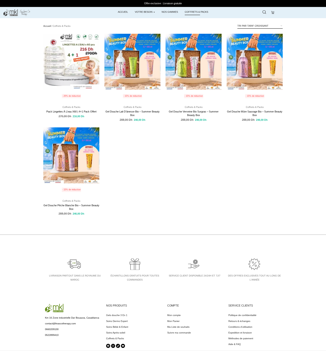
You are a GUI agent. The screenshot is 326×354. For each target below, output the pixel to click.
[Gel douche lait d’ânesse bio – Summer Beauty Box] (132, 62)
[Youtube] (123, 346)
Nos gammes (170, 12)
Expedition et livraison (240, 332)
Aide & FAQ (234, 344)
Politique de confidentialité (242, 315)
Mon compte (174, 315)
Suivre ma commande (179, 332)
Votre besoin (144, 12)
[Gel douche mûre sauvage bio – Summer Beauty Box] (255, 62)
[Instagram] (113, 346)
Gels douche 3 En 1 (116, 315)
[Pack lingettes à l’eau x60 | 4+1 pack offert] (71, 62)
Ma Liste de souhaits (178, 327)
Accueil (123, 12)
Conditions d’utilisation (240, 327)
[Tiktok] (118, 346)
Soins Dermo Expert (117, 321)
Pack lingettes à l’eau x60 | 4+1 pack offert (71, 111)
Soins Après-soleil (115, 332)
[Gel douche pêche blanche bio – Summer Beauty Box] (71, 155)
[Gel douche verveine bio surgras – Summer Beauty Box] (194, 62)
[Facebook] (108, 346)
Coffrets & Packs (196, 12)
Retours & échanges (239, 321)
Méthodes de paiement (240, 338)
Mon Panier (173, 321)
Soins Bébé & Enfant (117, 327)
